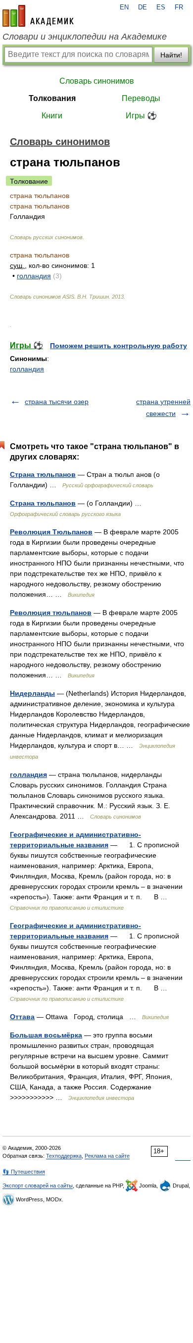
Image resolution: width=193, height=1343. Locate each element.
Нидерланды (32, 693)
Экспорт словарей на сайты (37, 1185)
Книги (52, 115)
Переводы (141, 98)
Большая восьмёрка (46, 1035)
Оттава (22, 1017)
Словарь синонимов (96, 81)
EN (124, 7)
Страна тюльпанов (43, 474)
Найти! (171, 55)
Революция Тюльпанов (51, 532)
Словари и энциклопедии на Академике (84, 37)
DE (142, 7)
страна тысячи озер (57, 402)
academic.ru (38, 16)
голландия (34, 276)
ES (160, 7)
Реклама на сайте (107, 1156)
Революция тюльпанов (51, 613)
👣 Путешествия (23, 1172)
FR (179, 7)
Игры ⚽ (141, 115)
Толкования (52, 98)
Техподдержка (64, 1156)
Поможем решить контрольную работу (118, 346)
